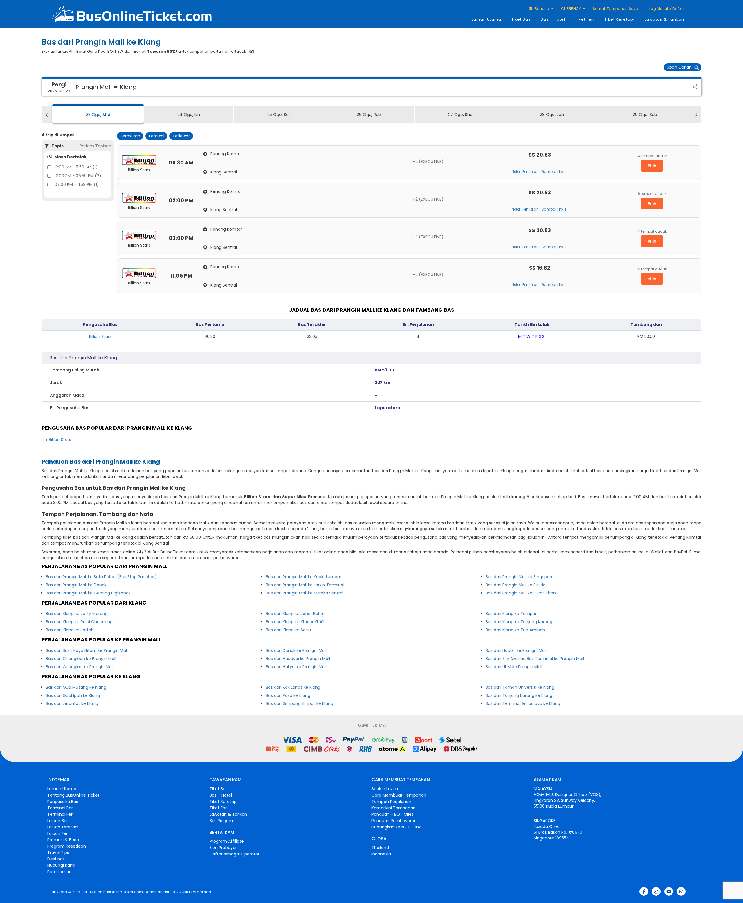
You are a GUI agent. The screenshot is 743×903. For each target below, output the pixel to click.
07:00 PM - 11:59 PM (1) (77, 184)
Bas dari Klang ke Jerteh (70, 630)
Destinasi (56, 859)
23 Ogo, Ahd (98, 114)
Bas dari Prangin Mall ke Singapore (520, 577)
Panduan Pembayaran (394, 821)
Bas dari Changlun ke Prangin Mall (79, 667)
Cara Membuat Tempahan (399, 795)
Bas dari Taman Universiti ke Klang (520, 687)
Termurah (130, 136)
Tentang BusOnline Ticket (73, 795)
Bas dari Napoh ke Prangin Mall (516, 650)
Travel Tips (58, 852)
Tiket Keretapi (619, 19)
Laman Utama (486, 19)
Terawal (156, 136)
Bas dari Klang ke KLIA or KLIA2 (295, 622)
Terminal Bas (60, 808)
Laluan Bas (57, 821)
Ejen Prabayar (223, 848)
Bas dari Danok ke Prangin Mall (296, 650)
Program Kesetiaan (66, 846)
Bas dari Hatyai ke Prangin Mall (296, 667)
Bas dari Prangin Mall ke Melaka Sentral (304, 593)
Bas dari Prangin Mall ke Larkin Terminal (305, 585)
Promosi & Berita (64, 840)
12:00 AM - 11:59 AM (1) (76, 167)
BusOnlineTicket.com (123, 892)
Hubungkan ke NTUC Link (396, 827)
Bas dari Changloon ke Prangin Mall (81, 658)
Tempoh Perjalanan (391, 801)
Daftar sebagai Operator (234, 854)
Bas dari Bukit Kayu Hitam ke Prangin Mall (87, 650)
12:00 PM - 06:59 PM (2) (78, 176)
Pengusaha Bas (62, 801)
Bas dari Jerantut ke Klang (72, 703)
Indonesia (381, 854)
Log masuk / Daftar (666, 8)
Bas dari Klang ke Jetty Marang (77, 613)
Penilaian (530, 171)
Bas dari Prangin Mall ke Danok (76, 585)
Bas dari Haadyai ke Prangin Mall (298, 658)
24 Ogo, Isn (188, 114)
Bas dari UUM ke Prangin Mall (514, 667)
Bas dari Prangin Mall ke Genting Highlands (88, 593)
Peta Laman (59, 872)
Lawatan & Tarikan (664, 19)
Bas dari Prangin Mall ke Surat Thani (521, 593)
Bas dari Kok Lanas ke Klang (293, 687)
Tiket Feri (584, 19)
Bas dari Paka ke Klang (288, 695)
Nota (516, 171)
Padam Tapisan (95, 146)
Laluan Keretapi (62, 827)
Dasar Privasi (156, 892)
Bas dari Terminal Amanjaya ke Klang (523, 703)
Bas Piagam (221, 821)
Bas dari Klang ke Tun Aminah (515, 630)
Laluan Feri (57, 833)
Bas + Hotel (553, 19)
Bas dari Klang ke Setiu (288, 630)
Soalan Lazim (385, 789)
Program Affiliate (227, 841)
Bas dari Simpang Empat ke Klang (299, 703)
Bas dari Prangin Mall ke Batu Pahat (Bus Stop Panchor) (101, 577)
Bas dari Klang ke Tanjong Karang (519, 622)
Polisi (563, 171)
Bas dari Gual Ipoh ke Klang (73, 695)
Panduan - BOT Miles (393, 814)
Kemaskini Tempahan (394, 808)
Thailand (380, 848)
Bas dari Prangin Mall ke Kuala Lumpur (303, 577)
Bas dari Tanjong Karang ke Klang (519, 695)
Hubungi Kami (61, 865)
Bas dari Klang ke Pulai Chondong (79, 622)
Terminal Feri (60, 814)
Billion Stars (100, 336)
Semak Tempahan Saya (615, 8)
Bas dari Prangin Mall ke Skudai (516, 585)
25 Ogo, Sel (278, 114)
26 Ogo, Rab (369, 114)
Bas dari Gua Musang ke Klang (76, 687)
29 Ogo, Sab (645, 114)
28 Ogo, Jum (553, 114)
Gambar (548, 171)
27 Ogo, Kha (460, 114)
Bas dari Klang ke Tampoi (511, 613)
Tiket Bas (521, 19)
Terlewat (181, 136)
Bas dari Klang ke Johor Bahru (295, 613)
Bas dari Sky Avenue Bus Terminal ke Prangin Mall (535, 658)
